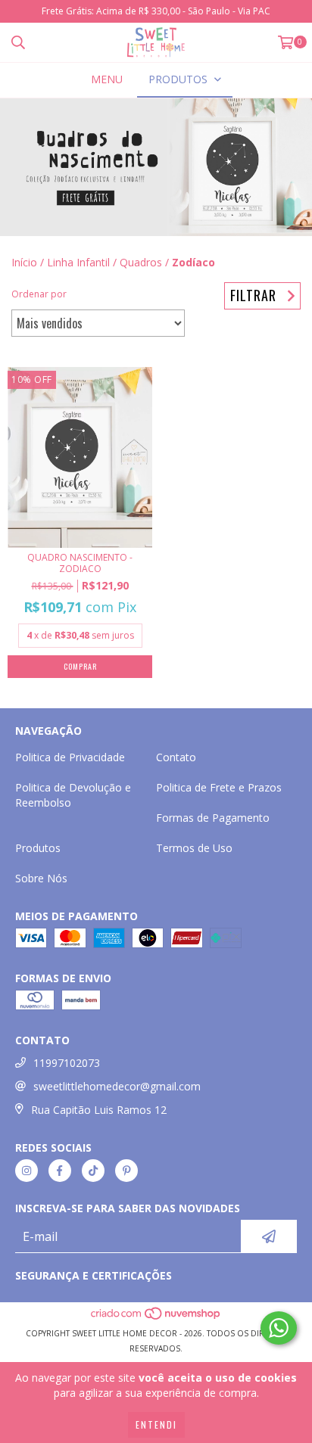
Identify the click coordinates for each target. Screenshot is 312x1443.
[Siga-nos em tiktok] (93, 1170)
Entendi (156, 1424)
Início (24, 262)
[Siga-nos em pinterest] (126, 1170)
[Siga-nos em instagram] (26, 1170)
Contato (176, 757)
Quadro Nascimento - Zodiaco (80, 563)
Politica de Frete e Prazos (219, 787)
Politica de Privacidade (70, 757)
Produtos (38, 848)
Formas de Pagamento (213, 817)
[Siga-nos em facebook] (59, 1170)
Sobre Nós (41, 878)
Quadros (141, 262)
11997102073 (66, 1063)
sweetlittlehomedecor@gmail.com (117, 1086)
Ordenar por (39, 294)
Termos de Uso (194, 848)
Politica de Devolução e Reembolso (73, 795)
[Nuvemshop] (156, 1318)
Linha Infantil (78, 262)
